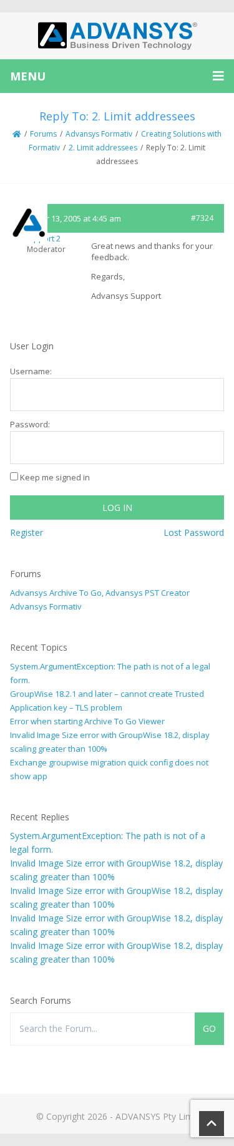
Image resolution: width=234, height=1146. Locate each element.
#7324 (202, 218)
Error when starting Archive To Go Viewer (87, 721)
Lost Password (193, 532)
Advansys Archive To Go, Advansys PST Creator (100, 592)
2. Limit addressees (103, 147)
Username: (31, 371)
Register (26, 532)
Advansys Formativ (99, 134)
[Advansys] (117, 36)
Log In (117, 507)
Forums (43, 134)
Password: (30, 424)
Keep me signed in (55, 477)
